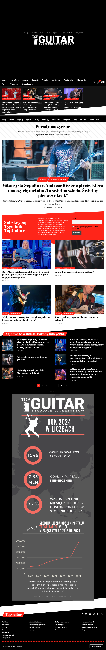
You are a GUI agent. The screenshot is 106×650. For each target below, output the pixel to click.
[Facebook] (82, 614)
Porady (43, 179)
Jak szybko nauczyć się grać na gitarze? (75, 271)
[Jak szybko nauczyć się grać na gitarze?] (79, 254)
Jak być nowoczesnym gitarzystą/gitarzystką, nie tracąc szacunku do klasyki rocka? (26, 318)
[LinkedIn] (98, 614)
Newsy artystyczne (8, 99)
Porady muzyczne (58, 179)
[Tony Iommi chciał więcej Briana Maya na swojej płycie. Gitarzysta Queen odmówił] (53, 94)
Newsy (5, 96)
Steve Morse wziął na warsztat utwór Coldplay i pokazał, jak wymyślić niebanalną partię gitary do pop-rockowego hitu (25, 274)
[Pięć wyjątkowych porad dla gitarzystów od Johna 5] (79, 299)
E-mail (74, 219)
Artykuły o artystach (51, 96)
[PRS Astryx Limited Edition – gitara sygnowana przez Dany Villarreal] (32, 94)
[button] (94, 82)
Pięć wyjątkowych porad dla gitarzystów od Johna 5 (76, 318)
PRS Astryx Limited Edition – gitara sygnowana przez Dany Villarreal (30, 106)
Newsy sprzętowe (29, 99)
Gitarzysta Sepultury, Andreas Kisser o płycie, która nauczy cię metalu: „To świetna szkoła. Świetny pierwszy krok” (53, 190)
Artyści (47, 99)
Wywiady (75, 99)
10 (61, 385)
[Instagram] (94, 614)
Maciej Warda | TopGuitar (53, 208)
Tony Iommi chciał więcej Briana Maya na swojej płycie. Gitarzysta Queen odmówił (52, 107)
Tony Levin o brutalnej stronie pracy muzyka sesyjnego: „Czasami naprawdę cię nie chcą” (73, 107)
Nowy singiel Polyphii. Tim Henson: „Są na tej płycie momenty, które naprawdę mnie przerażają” (11, 107)
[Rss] (102, 614)
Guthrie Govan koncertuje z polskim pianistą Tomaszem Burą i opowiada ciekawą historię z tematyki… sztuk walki (86, 372)
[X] (85, 614)
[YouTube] (90, 614)
